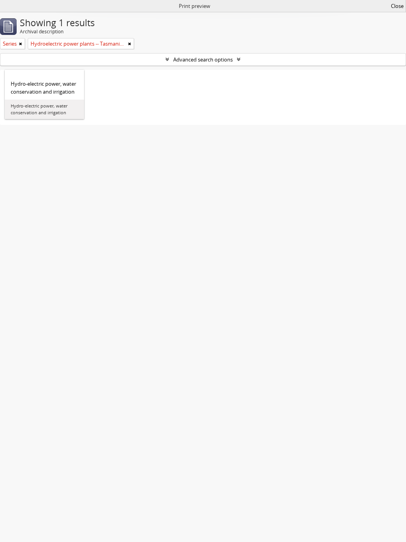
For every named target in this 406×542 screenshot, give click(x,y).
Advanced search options (203, 59)
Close (397, 6)
